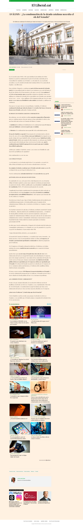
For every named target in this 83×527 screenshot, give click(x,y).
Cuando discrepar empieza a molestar (65, 131)
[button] (10, 1)
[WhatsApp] (16, 72)
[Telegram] (24, 72)
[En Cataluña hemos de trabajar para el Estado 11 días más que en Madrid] (30, 496)
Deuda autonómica (20, 471)
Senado (36, 471)
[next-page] (12, 509)
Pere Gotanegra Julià (68, 109)
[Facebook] (71, 1)
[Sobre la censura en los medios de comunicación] (57, 114)
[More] (27, 72)
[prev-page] (10, 509)
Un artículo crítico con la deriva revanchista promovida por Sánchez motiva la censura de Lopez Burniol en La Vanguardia (67, 122)
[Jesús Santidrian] (13, 480)
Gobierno (32, 471)
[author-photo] (62, 109)
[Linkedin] (18, 72)
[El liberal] (41, 5)
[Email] (21, 72)
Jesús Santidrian (12, 67)
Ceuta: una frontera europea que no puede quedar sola (66, 106)
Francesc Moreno (67, 115)
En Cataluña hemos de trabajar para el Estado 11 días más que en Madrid (30, 503)
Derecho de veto (12, 471)
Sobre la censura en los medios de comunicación (67, 113)
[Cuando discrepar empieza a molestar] (57, 132)
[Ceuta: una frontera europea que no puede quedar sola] (57, 106)
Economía (12, 69)
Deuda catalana (27, 471)
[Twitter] (73, 1)
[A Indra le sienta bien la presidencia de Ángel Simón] (44, 496)
